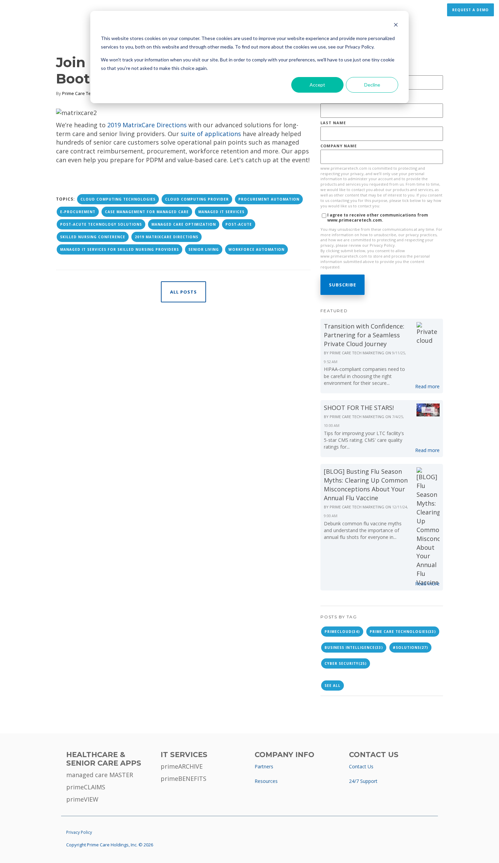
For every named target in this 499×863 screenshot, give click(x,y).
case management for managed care (147, 211)
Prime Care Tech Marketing (89, 93)
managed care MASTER (99, 775)
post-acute (238, 224)
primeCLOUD (342, 631)
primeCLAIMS (85, 787)
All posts (183, 292)
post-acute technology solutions (101, 224)
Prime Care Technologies (403, 631)
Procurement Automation (268, 199)
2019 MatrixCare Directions (166, 236)
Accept (317, 85)
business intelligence (354, 647)
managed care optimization (183, 224)
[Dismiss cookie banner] (395, 25)
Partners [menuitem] (264, 766)
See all (332, 685)
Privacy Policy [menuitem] (79, 832)
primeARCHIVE (182, 766)
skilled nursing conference (92, 236)
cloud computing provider (197, 199)
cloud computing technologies (117, 199)
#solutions (410, 647)
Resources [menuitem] (266, 781)
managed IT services (221, 211)
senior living (203, 249)
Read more (427, 386)
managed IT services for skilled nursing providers (119, 249)
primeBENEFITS (183, 778)
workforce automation (256, 249)
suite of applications (211, 134)
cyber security (346, 663)
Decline (372, 85)
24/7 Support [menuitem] (363, 781)
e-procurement (77, 211)
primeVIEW (82, 799)
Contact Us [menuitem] (361, 766)
